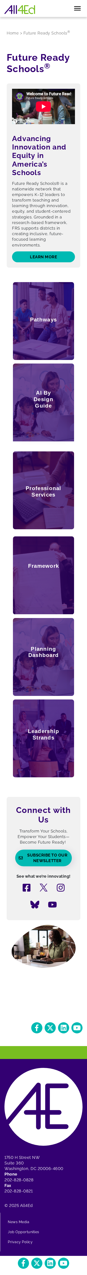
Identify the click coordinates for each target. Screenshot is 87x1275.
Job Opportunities (23, 1232)
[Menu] (78, 8)
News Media (18, 1222)
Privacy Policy (20, 1242)
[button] (36, 1027)
